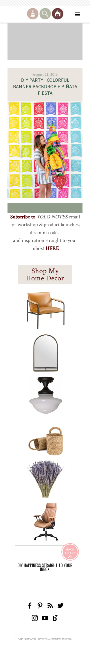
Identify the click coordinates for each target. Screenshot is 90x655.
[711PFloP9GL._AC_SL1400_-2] (45, 454)
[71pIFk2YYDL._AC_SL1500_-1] (45, 327)
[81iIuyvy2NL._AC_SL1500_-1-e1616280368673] (45, 412)
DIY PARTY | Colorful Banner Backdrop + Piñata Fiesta (45, 86)
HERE (52, 248)
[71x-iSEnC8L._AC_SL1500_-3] (45, 539)
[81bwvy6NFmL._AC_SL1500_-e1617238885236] (45, 370)
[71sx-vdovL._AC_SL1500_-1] (45, 496)
